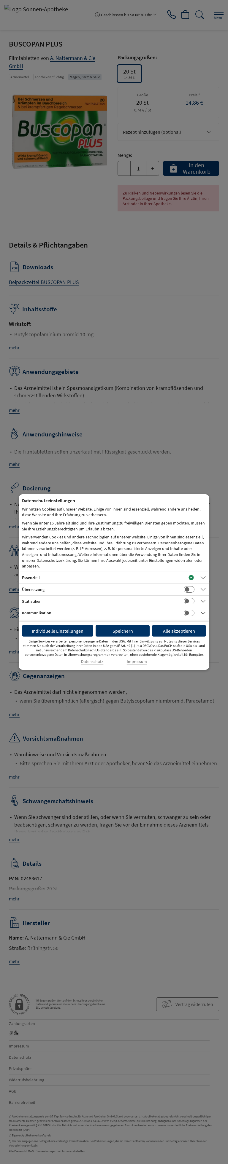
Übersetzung (33, 589)
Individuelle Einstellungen (57, 631)
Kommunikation (36, 613)
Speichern (123, 631)
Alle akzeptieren (179, 631)
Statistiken (32, 601)
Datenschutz (92, 661)
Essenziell (31, 577)
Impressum (137, 661)
